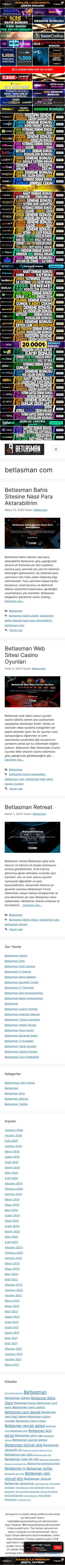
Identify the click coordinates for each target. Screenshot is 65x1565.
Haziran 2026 (13, 1135)
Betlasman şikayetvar (19, 1483)
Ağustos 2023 (14, 1247)
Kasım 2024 (12, 1167)
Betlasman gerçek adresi (25, 1426)
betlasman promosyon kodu (16, 1464)
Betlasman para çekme (50, 1459)
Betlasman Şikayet (16, 1098)
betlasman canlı (24, 1500)
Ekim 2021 (11, 1338)
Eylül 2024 (11, 1178)
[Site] (32, 116)
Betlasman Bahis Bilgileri (20, 977)
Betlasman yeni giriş (14, 1473)
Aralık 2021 (12, 1327)
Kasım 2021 (12, 1332)
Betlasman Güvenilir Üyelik (21, 982)
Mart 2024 (11, 1210)
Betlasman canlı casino (28, 1407)
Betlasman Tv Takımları (19, 987)
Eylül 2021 (11, 1343)
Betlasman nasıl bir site (22, 1459)
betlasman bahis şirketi (23, 615)
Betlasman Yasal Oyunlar (20, 1046)
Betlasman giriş (19, 1430)
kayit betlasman (14, 1495)
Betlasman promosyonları (44, 1463)
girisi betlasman (37, 1487)
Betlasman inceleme (30, 1450)
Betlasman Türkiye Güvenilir (22, 1019)
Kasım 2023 (12, 1231)
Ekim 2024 (11, 1172)
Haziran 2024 (13, 1194)
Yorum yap (15, 630)
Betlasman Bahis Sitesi (23, 919)
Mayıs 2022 (12, 1300)
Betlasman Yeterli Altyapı (20, 1025)
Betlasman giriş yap (29, 1435)
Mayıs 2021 (12, 1364)
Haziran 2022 (13, 1295)
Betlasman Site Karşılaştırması (24, 993)
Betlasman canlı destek (23, 1412)
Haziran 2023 (13, 1258)
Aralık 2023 (12, 1226)
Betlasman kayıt (45, 1450)
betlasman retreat (16, 924)
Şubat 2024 (12, 1215)
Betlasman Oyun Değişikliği (22, 1057)
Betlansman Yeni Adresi (20, 1082)
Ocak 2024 (12, 1220)
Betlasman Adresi (16, 955)
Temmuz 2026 (14, 1130)
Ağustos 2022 (13, 1284)
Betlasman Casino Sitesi (31, 1420)
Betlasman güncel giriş (24, 1445)
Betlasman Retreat (28, 807)
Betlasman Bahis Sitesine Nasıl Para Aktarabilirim (29, 496)
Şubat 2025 (12, 1156)
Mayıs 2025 (12, 1151)
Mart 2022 (11, 1311)
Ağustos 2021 (13, 1348)
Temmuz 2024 (14, 1188)
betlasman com (14, 625)
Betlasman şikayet (37, 1479)
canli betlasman (42, 1484)
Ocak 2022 (11, 1322)
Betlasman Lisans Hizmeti (21, 1009)
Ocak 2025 (11, 1162)
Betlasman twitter (40, 1468)
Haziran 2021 (13, 1359)
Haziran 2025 (13, 1146)
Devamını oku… (14, 601)
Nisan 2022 (12, 1306)
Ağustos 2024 (14, 1183)
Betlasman (15, 610)
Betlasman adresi (17, 1398)
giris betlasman (22, 1487)
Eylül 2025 (11, 1140)
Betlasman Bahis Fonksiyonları (24, 998)
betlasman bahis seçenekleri (27, 774)
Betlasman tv (15, 1468)
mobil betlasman (30, 1496)
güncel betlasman (49, 1491)
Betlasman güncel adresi (29, 1440)
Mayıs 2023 (12, 1263)
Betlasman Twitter (16, 1104)
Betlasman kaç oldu (19, 1454)
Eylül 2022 (11, 1279)
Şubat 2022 (12, 1316)
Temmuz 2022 (14, 1290)
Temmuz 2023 (14, 1252)
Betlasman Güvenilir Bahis (21, 1035)
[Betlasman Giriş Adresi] (24, 449)
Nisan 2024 (12, 1204)
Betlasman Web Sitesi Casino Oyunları (25, 655)
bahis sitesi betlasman (14, 1393)
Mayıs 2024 (12, 1199)
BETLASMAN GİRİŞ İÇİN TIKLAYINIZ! (32, 69)
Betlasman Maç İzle (42, 1455)
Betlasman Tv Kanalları (19, 1041)
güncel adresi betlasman (28, 1491)
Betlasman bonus (25, 1403)
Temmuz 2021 (14, 1354)
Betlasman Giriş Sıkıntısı (20, 966)
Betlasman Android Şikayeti (22, 1014)
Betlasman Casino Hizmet (21, 1051)
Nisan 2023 (12, 1268)
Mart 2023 (11, 1274)
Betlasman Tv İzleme (18, 971)
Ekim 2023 (11, 1236)
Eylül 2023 (11, 1242)
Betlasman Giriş (15, 961)
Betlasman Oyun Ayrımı (19, 1030)
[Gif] (32, 188)
